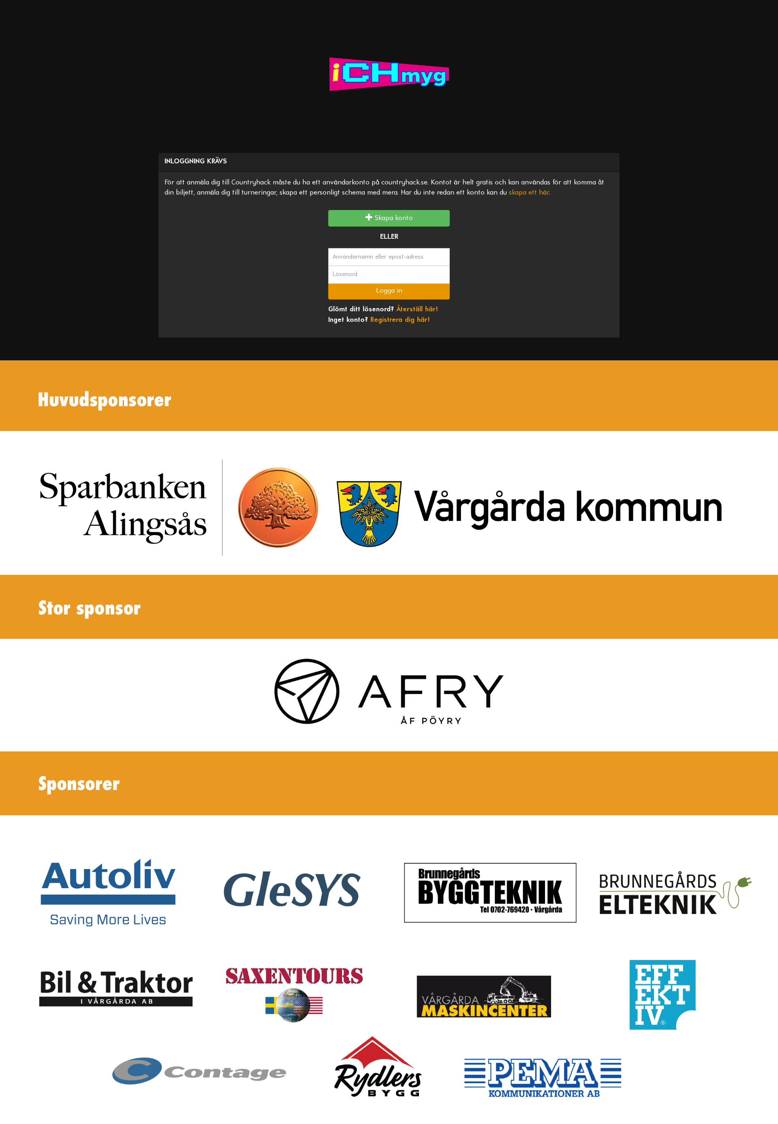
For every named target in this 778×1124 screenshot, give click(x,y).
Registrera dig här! (400, 320)
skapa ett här (529, 193)
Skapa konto (393, 218)
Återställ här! (417, 309)
